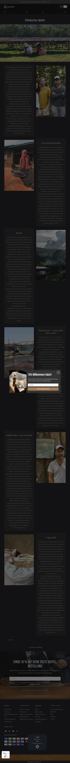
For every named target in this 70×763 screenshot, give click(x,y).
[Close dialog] (58, 372)
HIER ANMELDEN (43, 389)
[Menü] (9, 752)
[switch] (5, 757)
